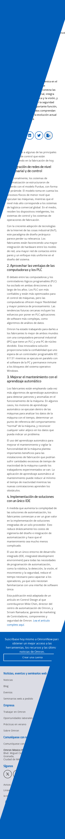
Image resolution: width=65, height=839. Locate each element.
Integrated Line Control (18, 820)
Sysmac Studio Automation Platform (26, 807)
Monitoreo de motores (18, 814)
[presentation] (6, 12)
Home (6, 28)
